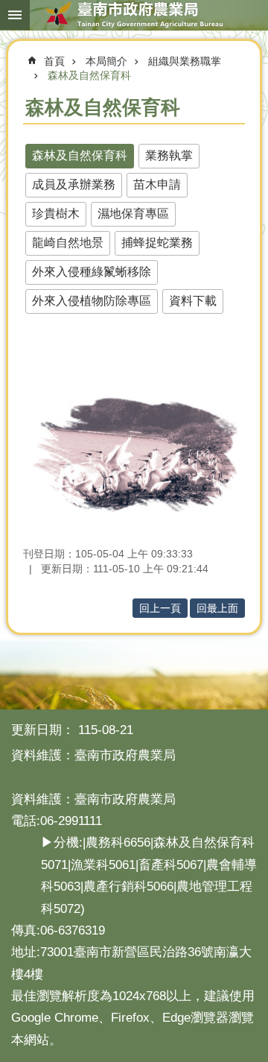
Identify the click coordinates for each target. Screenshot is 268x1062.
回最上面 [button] (217, 608)
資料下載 (193, 300)
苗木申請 (157, 184)
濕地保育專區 (133, 213)
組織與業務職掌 (184, 61)
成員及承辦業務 (73, 184)
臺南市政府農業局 (134, 15)
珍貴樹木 (56, 213)
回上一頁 (160, 608)
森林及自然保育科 (89, 75)
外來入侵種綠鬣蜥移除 (91, 271)
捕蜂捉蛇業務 (157, 242)
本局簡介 (106, 61)
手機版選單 (15, 15)
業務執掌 (169, 155)
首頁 (54, 61)
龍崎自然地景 (67, 242)
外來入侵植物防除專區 (91, 300)
